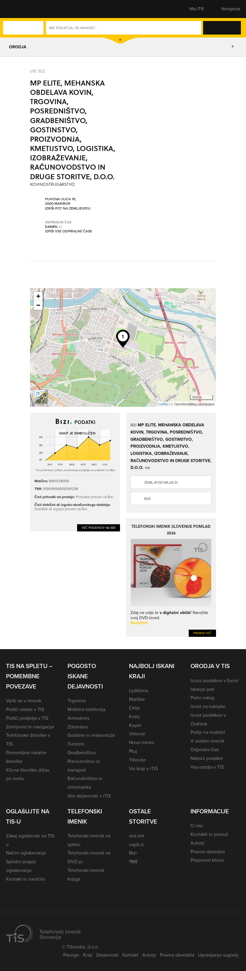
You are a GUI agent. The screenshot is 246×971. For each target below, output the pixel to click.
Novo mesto (141, 742)
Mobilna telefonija (86, 709)
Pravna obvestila (207, 851)
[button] (16, 9)
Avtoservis (78, 718)
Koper (135, 725)
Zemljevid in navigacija (30, 726)
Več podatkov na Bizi (99, 527)
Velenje (137, 733)
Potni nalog (202, 697)
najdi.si (136, 844)
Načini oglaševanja (26, 852)
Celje (134, 707)
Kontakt (130, 954)
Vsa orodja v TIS (207, 767)
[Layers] (40, 396)
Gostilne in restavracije (91, 735)
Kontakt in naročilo (25, 879)
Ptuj (133, 751)
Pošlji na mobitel (207, 732)
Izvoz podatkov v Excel (214, 680)
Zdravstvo (78, 726)
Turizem (76, 743)
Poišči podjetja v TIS (27, 718)
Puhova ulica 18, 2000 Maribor (60, 201)
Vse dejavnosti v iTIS (89, 795)
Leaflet (163, 404)
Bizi (147, 498)
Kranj (134, 716)
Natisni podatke (206, 758)
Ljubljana (138, 690)
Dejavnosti (107, 954)
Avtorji (197, 842)
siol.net (136, 835)
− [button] (38, 305)
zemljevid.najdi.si (161, 482)
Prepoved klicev (207, 860)
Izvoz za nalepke (208, 706)
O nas (196, 825)
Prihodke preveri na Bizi (94, 496)
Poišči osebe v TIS (25, 709)
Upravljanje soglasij (218, 954)
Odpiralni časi (204, 749)
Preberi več (202, 633)
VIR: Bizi (37, 71)
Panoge (71, 954)
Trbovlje (137, 759)
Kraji (87, 954)
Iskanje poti (202, 689)
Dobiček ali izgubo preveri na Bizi (60, 508)
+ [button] (38, 296)
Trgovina (77, 700)
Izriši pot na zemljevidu (68, 208)
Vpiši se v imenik (23, 700)
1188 (133, 861)
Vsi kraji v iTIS (143, 768)
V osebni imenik (207, 740)
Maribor (137, 699)
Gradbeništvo (82, 752)
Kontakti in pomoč (209, 834)
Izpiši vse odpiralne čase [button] (68, 231)
